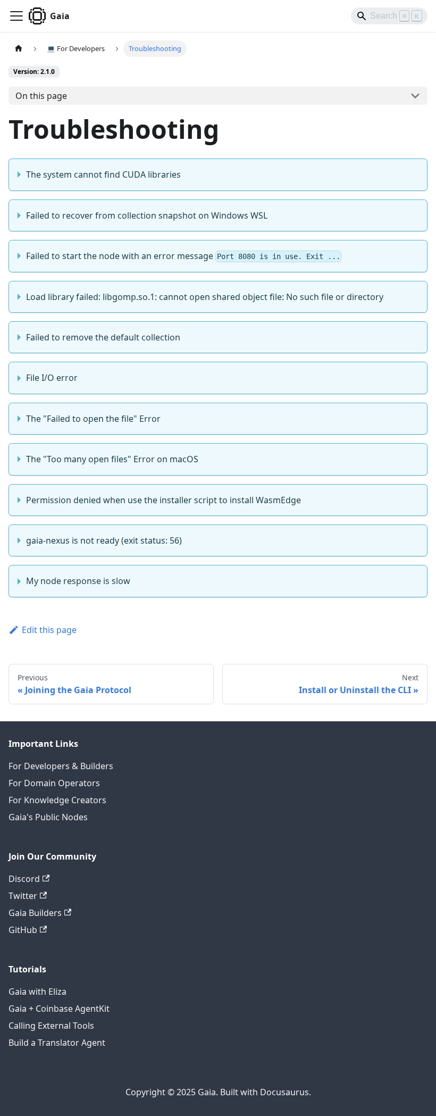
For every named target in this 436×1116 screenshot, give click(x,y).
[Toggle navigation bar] (16, 16)
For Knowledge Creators (57, 800)
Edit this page (49, 630)
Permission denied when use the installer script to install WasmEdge (163, 500)
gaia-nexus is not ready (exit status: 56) (104, 540)
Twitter (23, 896)
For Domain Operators (54, 783)
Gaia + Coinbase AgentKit (59, 1008)
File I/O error (52, 378)
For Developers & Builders (61, 766)
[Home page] (19, 48)
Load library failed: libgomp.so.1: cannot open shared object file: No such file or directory (204, 297)
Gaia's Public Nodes (48, 817)
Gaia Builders (35, 913)
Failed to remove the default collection (103, 337)
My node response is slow (78, 581)
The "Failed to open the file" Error (93, 418)
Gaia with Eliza (37, 991)
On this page (41, 96)
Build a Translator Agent (57, 1042)
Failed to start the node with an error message (183, 256)
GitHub (23, 930)
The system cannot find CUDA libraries (103, 174)
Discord (24, 879)
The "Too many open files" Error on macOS (112, 459)
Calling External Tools (51, 1025)
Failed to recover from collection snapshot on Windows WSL (146, 215)
